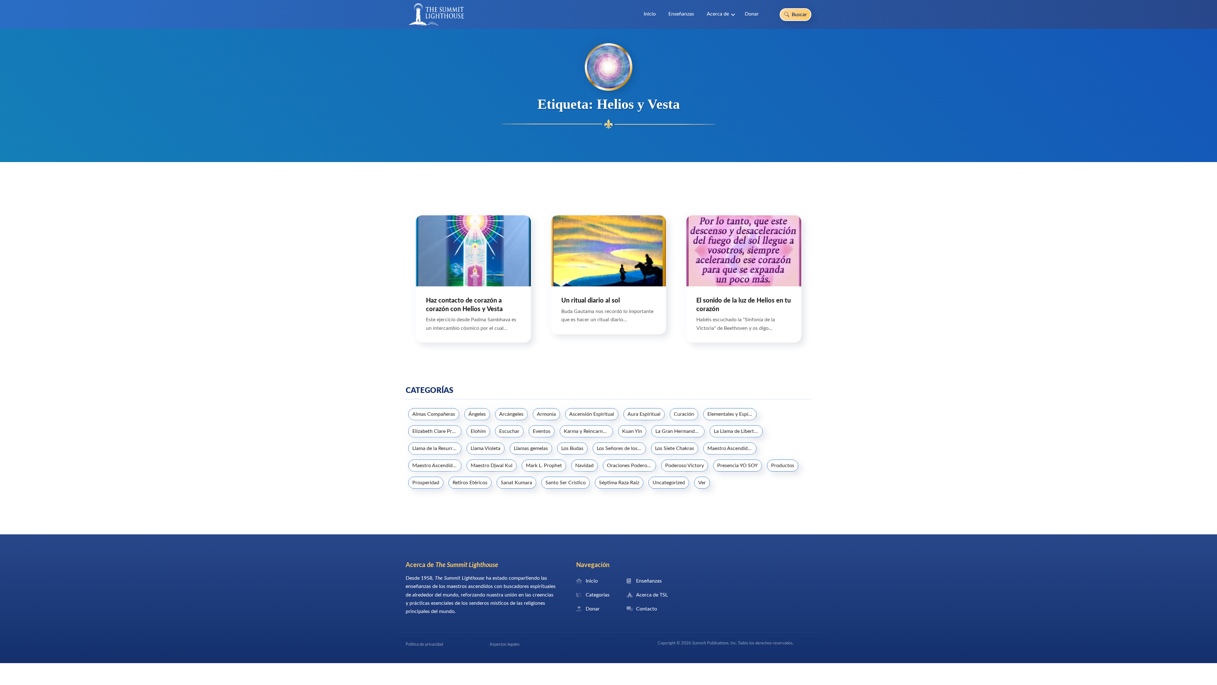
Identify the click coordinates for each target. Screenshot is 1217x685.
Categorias (597, 594)
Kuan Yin (632, 431)
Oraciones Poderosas (630, 465)
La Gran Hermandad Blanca (680, 431)
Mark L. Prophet (544, 465)
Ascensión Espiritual (591, 414)
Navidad (584, 465)
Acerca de (718, 13)
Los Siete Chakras (674, 448)
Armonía (546, 414)
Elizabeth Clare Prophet (436, 431)
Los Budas (572, 448)
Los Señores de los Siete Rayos (621, 448)
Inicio (650, 13)
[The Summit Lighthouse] (436, 14)
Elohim (478, 431)
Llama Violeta (485, 448)
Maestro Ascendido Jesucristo (732, 448)
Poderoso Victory (684, 465)
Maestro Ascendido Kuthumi (436, 465)
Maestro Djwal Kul (491, 465)
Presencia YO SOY (737, 465)
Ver (702, 482)
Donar (752, 13)
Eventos (542, 431)
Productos (782, 465)
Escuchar (509, 431)
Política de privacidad (424, 644)
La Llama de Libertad (736, 431)
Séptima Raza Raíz (619, 482)
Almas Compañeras (433, 414)
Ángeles (477, 414)
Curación (684, 414)
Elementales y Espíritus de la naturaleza (732, 414)
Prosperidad (425, 482)
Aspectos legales (505, 644)
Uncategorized (669, 482)
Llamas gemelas (531, 448)
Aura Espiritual (644, 414)
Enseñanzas (681, 13)
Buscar (798, 14)
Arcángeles (511, 414)
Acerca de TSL (652, 594)
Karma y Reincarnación (588, 431)
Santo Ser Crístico (565, 482)
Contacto (646, 608)
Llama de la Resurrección (436, 448)
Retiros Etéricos (470, 482)
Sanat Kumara (516, 482)
